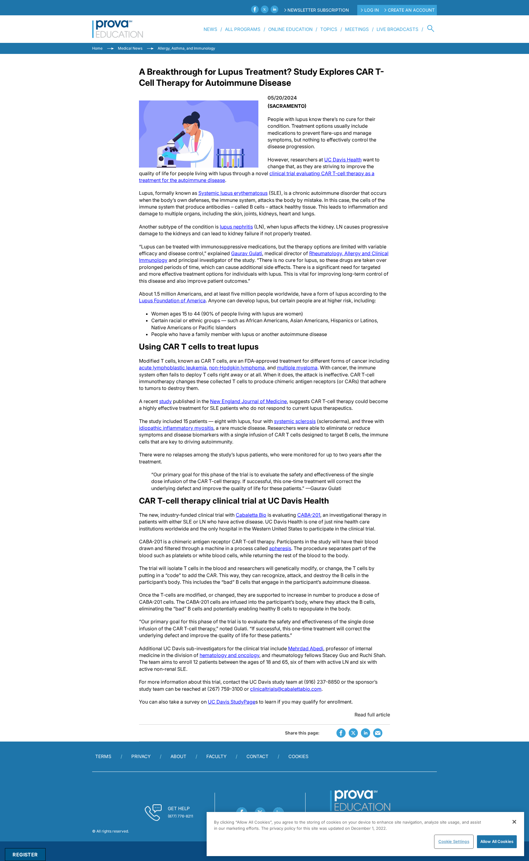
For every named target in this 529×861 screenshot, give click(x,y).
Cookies (298, 756)
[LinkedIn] (274, 9)
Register (25, 855)
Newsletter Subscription (318, 10)
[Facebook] (255, 9)
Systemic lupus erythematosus (233, 193)
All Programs (243, 29)
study (165, 401)
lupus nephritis (236, 227)
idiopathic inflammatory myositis (176, 428)
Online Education (290, 29)
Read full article (372, 715)
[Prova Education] (117, 29)
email (377, 733)
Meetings (357, 29)
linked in (365, 733)
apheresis (280, 548)
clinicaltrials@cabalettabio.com (285, 689)
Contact (257, 756)
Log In (371, 10)
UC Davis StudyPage (231, 702)
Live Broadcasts (397, 29)
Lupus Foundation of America (172, 300)
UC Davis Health (343, 160)
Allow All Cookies (496, 841)
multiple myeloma (297, 367)
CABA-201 (308, 515)
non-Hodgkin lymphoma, (237, 367)
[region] (365, 834)
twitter (353, 733)
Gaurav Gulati (246, 253)
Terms (103, 756)
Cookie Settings (453, 841)
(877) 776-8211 (180, 816)
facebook (341, 733)
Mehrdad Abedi (305, 648)
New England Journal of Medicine (248, 401)
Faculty (216, 756)
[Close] (514, 822)
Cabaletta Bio (251, 515)
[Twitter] (264, 9)
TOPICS (328, 29)
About (178, 756)
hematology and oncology (229, 655)
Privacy (141, 756)
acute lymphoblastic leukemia (173, 367)
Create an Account (411, 10)
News (210, 29)
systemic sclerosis (295, 421)
